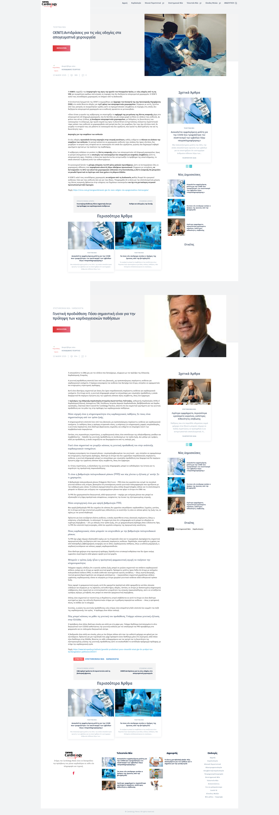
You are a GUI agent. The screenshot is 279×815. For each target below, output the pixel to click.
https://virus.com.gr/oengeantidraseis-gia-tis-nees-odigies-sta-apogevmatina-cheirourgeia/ (111, 190)
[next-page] (190, 166)
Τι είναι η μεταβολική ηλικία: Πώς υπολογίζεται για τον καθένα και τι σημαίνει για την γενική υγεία (178, 762)
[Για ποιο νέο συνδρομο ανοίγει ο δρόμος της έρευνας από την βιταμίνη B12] (138, 235)
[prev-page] (187, 166)
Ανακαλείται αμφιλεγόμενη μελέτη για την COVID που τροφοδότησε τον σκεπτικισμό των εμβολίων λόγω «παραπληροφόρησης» (91, 258)
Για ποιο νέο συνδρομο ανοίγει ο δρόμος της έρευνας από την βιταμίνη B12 (138, 257)
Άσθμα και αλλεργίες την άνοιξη (140, 204)
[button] (230, 3)
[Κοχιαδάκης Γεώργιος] (57, 68)
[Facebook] (73, 773)
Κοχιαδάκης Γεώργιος (71, 69)
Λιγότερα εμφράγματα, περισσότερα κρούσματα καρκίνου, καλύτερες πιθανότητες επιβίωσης (196, 227)
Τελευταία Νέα (59, 27)
